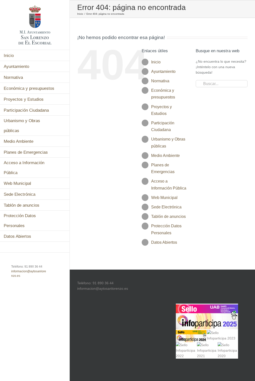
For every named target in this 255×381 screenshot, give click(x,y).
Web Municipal (164, 197)
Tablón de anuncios (168, 216)
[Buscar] (35, 247)
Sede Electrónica (166, 207)
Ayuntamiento (163, 71)
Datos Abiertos (164, 242)
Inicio (156, 62)
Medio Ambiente (165, 155)
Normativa (160, 81)
